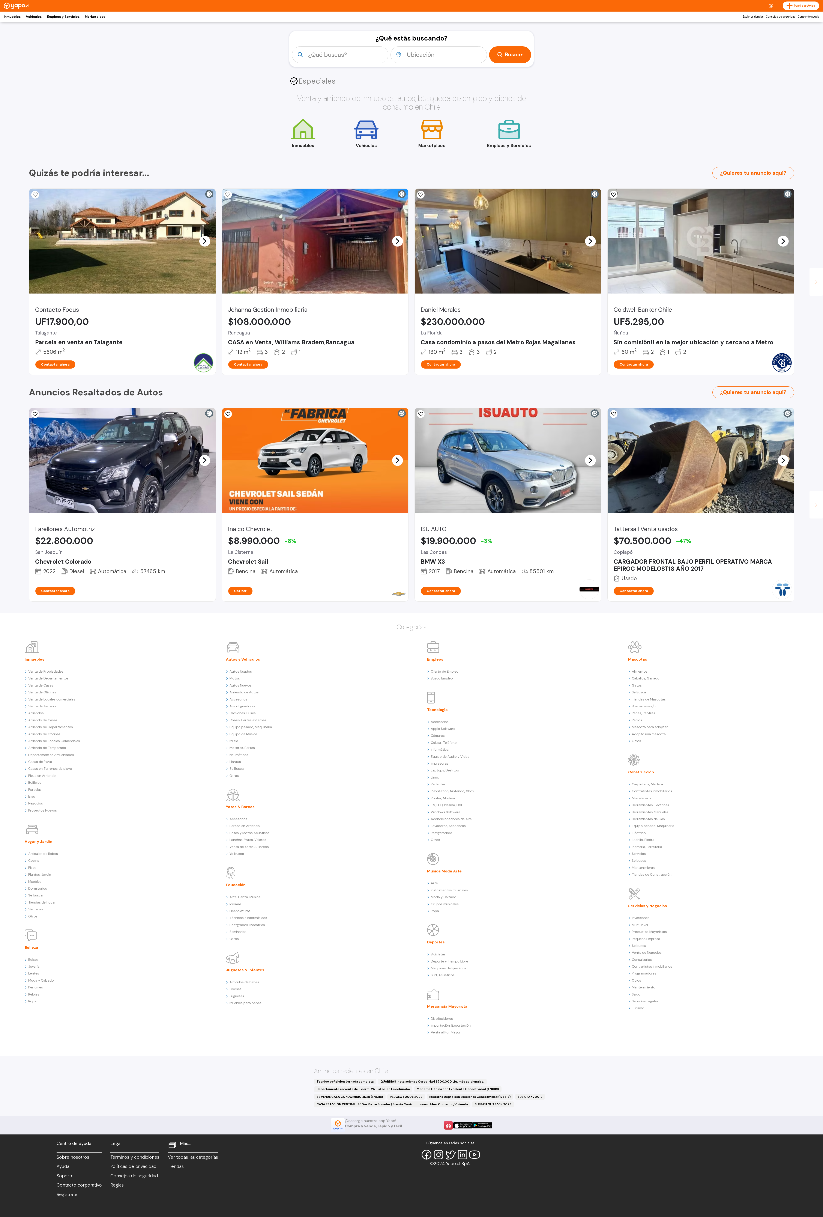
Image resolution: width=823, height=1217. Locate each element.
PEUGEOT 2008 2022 (406, 1097)
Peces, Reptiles (643, 713)
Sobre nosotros (73, 1157)
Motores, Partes (242, 748)
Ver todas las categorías (193, 1157)
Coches (236, 989)
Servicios (639, 853)
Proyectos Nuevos (42, 810)
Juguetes (237, 996)
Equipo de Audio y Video (450, 756)
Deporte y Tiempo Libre (449, 961)
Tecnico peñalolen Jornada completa (345, 1081)
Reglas (117, 1185)
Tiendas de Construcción (651, 874)
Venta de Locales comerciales (51, 699)
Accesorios (238, 699)
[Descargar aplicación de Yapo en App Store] (463, 1125)
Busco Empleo (442, 678)
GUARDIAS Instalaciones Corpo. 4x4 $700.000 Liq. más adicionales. (432, 1081)
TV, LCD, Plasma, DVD (447, 805)
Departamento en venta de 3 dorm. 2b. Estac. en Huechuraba (363, 1089)
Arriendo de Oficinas (44, 734)
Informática (440, 749)
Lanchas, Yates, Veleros (248, 839)
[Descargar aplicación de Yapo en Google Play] (482, 1125)
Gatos (637, 685)
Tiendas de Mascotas (649, 699)
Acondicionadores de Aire (451, 819)
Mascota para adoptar (650, 727)
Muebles (34, 881)
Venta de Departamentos (48, 678)
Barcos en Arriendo (245, 826)
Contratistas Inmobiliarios (652, 791)
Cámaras (438, 735)
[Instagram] (439, 1155)
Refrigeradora (441, 833)
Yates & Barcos (240, 806)
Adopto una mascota (649, 734)
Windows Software (445, 812)
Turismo (638, 1008)
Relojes (33, 994)
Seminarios (238, 931)
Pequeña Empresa (646, 939)
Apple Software (443, 728)
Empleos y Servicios (63, 17)
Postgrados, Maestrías (247, 925)
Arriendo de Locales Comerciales (54, 741)
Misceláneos (641, 798)
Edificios (34, 782)
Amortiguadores (242, 706)
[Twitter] (451, 1155)
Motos (235, 678)
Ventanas (35, 909)
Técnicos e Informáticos (248, 918)
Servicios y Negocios (647, 905)
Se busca (35, 895)
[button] (204, 241)
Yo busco (237, 853)
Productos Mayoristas (649, 931)
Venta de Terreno (42, 706)
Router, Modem (443, 798)
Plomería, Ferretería (647, 847)
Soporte (65, 1176)
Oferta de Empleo (444, 671)
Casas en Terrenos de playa (50, 768)
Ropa (32, 1001)
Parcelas (35, 789)
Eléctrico (639, 833)
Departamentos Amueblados (51, 755)
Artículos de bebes (244, 982)
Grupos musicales (445, 904)
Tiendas (176, 1166)
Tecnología (437, 709)
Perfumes (35, 987)
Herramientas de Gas (648, 819)
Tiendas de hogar (42, 902)
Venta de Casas (40, 685)
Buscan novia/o (644, 706)
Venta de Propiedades (45, 671)
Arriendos (36, 713)
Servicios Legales (645, 1001)
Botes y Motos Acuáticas (249, 833)
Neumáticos (239, 755)
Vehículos (34, 17)
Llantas (235, 761)
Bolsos (33, 959)
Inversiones (640, 918)
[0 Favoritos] (35, 414)
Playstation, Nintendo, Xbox (452, 791)
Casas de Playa (40, 761)
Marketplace (95, 17)
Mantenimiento (643, 867)
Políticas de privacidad (133, 1166)
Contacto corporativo (79, 1185)
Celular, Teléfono (444, 742)
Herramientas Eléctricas (650, 805)
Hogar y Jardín (38, 841)
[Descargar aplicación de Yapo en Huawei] (448, 1125)
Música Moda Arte (444, 871)
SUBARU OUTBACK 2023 (493, 1104)
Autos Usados (241, 671)
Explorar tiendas (753, 16)
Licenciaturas (240, 911)
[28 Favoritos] (228, 414)
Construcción (641, 772)
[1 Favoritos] (228, 195)
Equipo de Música (243, 734)
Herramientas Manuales (650, 812)
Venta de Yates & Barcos (249, 847)
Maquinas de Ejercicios (448, 968)
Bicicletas (438, 954)
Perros (637, 720)
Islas (31, 796)
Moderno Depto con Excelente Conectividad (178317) (470, 1097)
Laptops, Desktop (445, 770)
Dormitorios (37, 888)
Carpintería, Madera (647, 784)
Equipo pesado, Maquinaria (251, 727)
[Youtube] (475, 1155)
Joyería (33, 966)
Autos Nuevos (241, 685)
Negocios (35, 803)
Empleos (435, 659)
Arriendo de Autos (244, 692)
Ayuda (63, 1166)
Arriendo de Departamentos (50, 727)
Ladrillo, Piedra (643, 839)
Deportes (436, 942)
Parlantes (438, 784)
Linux (435, 777)
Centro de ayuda (808, 16)
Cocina (33, 860)
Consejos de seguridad (781, 16)
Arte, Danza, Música (245, 897)
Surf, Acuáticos (443, 975)
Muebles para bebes (245, 1003)
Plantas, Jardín (39, 874)
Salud (636, 994)
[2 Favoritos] (35, 195)
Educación (236, 884)
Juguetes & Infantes (245, 970)
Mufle (234, 741)
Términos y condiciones (134, 1157)
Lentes (33, 973)
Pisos (32, 867)
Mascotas (637, 659)
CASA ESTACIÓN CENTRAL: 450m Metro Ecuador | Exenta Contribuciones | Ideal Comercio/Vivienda (392, 1104)
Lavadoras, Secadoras (448, 826)
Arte (434, 883)
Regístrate (67, 1194)
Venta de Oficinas (42, 692)
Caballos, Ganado (645, 678)
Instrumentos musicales (449, 890)
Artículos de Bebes (43, 853)
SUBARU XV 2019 (530, 1097)
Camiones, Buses (243, 713)
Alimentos (639, 671)
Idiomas (236, 904)
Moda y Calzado (41, 980)
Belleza (31, 947)
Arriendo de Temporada (47, 748)
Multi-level (640, 925)
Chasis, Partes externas (248, 720)
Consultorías (642, 959)
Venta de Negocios (647, 952)
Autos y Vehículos (243, 659)
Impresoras (439, 763)
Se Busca (237, 768)
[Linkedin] (463, 1155)
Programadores (644, 973)
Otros (33, 916)
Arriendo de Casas (42, 720)
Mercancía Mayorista (447, 1006)
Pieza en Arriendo (42, 775)
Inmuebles (12, 17)
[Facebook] (427, 1155)
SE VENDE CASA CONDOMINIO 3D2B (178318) (350, 1097)
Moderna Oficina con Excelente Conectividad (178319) (458, 1089)
